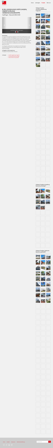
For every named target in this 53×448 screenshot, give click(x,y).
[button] (4, 25)
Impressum (13, 441)
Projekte (43, 2)
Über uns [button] (49, 2)
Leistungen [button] (37, 2)
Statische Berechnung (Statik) (14, 57)
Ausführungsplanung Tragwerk (14, 55)
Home (32, 2)
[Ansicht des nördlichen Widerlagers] (16, 25)
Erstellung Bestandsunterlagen (14, 56)
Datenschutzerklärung (21, 441)
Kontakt (8, 441)
